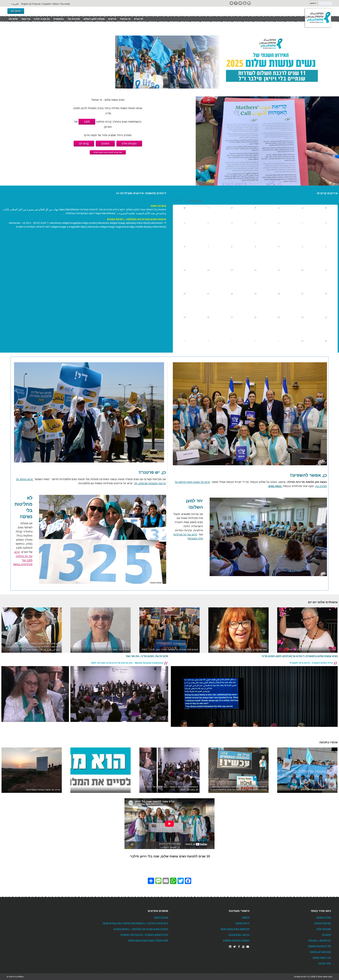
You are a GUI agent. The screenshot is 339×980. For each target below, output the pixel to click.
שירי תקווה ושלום (322, 957)
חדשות (245, 917)
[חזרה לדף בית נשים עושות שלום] (231, 3)
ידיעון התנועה (242, 923)
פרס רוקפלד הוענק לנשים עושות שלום (148, 940)
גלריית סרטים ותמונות (319, 946)
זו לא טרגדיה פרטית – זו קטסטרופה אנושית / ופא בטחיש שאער (135, 923)
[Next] (332, 630)
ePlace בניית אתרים (15, 976)
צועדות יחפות (158, 205)
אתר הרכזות (324, 963)
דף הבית (138, 19)
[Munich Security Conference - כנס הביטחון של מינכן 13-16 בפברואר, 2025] (84, 724)
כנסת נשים (275, 486)
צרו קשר (25, 19)
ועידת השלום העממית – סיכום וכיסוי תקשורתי (311, 663)
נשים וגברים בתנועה (320, 951)
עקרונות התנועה (322, 923)
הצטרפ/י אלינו (323, 929)
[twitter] (240, 3)
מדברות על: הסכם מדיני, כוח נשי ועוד (147, 656)
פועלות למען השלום (94, 19)
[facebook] (236, 3)
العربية (15, 4)
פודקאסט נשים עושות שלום (234, 929)
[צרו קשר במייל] (247, 946)
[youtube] (244, 3)
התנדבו (105, 143)
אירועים (112, 19)
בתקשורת (58, 19)
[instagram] (249, 3)
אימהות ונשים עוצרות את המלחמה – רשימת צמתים (136, 219)
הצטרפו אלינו (129, 143)
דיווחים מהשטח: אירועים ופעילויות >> (141, 193)
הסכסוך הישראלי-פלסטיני (236, 940)
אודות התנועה (323, 917)
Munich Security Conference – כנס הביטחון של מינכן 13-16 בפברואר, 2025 (127, 663)
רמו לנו (84, 143)
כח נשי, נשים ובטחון (238, 934)
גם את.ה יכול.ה (42, 19)
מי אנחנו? (125, 19)
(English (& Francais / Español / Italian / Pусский (45, 4)
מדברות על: (73, 19)
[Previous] (7, 630)
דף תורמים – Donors (320, 940)
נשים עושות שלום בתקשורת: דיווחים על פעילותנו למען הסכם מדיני (300, 656)
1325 (87, 121)
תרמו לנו (16, 11)
